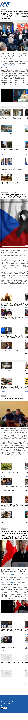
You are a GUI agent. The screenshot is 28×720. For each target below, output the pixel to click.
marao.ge (2, 509)
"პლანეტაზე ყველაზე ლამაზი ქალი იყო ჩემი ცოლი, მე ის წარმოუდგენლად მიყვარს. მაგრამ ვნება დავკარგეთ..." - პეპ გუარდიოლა (12, 646)
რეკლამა (14, 698)
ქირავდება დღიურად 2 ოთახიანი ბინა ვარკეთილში (12, 662)
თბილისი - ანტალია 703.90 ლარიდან (9, 133)
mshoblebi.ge (3, 491)
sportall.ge (2, 634)
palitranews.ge (3, 356)
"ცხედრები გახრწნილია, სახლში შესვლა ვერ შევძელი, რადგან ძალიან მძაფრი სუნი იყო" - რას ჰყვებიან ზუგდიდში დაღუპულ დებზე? (11, 183)
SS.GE (2, 107)
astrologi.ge (3, 650)
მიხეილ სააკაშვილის (7, 582)
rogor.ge (2, 525)
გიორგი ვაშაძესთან (6, 65)
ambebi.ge (3, 307)
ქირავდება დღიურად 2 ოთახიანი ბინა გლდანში (11, 678)
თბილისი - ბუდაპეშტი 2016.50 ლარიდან (9, 149)
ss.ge (2, 667)
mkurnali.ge (3, 476)
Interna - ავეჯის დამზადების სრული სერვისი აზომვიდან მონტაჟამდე (10, 371)
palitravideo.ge (3, 172)
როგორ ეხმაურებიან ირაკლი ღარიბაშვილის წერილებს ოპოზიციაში (10, 351)
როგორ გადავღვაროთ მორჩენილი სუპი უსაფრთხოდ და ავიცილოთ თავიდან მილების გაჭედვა (11, 521)
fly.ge (2, 138)
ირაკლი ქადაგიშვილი (7, 574)
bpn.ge (2, 340)
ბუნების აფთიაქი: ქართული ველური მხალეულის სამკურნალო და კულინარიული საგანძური (11, 471)
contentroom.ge (4, 391)
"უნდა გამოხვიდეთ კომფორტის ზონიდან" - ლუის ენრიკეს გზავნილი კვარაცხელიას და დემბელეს (11, 630)
